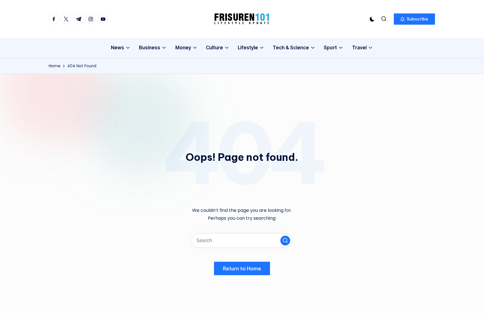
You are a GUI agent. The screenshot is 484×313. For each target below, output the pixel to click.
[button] (414, 19)
